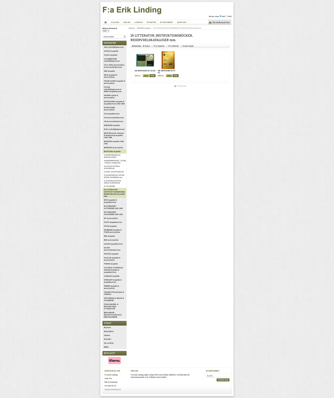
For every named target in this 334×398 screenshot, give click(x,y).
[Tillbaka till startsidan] (106, 22)
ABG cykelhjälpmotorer (114, 47)
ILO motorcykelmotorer (114, 117)
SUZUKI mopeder (111, 254)
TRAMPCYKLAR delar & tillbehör (114, 293)
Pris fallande (173, 46)
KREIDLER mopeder (112, 125)
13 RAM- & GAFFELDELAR (114, 172)
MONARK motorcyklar (113, 147)
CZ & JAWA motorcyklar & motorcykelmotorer (114, 66)
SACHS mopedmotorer (113, 244)
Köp (152, 75)
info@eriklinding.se (113, 389)
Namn (147, 46)
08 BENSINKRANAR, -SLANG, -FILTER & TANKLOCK (115, 162)
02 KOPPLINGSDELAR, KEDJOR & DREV (112, 156)
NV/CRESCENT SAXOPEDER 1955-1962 (113, 213)
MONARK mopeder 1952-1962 (114, 142)
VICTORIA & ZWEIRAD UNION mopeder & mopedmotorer (113, 270)
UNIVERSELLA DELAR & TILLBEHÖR (114, 299)
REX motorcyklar (111, 240)
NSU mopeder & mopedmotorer (110, 201)
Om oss (126, 22)
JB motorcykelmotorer (113, 121)
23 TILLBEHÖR (109, 186)
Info (146, 75)
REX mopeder (109, 236)
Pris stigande (159, 46)
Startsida (132, 28)
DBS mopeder (109, 71)
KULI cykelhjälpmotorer (114, 129)
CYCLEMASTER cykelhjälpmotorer (112, 60)
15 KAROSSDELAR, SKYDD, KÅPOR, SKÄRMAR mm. (114, 176)
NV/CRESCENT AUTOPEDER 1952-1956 (113, 207)
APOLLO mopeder (111, 51)
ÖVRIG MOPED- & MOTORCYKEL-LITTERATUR (111, 306)
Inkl (223, 16)
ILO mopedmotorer (112, 114)
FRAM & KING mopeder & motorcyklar (114, 82)
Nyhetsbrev (166, 22)
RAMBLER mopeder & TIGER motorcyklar (113, 231)
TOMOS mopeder (111, 264)
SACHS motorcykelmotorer (112, 249)
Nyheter (151, 22)
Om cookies (109, 343)
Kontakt (182, 22)
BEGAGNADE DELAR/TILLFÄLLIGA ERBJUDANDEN (113, 314)
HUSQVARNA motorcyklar (109, 108)
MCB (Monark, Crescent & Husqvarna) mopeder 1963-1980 (114, 135)
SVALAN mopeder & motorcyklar (112, 259)
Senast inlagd (188, 46)
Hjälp (106, 347)
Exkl (230, 16)
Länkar (138, 22)
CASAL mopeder (110, 55)
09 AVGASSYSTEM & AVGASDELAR (112, 167)
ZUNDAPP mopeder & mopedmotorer (113, 281)
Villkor (115, 22)
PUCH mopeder (110, 226)
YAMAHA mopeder (112, 276)
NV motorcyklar (111, 218)
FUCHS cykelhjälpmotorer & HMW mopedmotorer (113, 89)
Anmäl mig (223, 380)
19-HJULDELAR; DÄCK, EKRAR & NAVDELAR (112, 182)
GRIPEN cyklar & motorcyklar (111, 96)
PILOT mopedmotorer (113, 222)
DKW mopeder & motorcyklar (110, 76)
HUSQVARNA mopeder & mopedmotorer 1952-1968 (114, 102)
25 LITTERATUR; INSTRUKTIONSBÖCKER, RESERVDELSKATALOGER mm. (114, 193)
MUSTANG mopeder (112, 151)
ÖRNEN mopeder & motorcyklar (111, 287)
